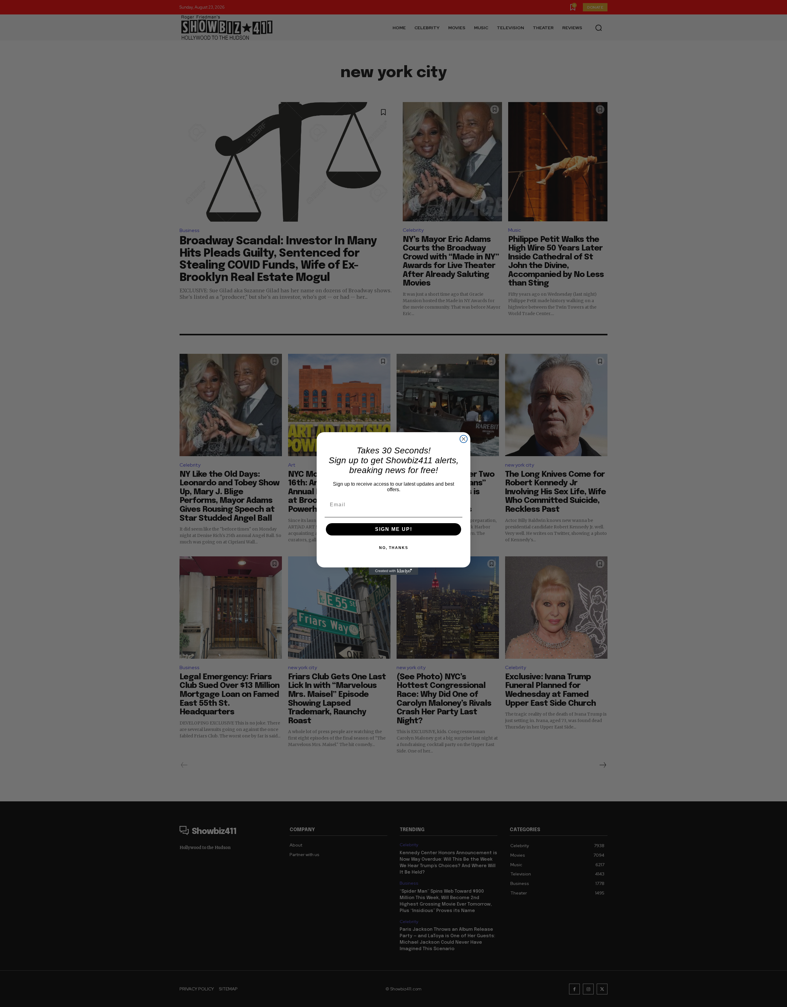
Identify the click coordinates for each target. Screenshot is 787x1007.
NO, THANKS (393, 548)
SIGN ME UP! (393, 529)
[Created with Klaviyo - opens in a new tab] (393, 571)
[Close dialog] (463, 439)
